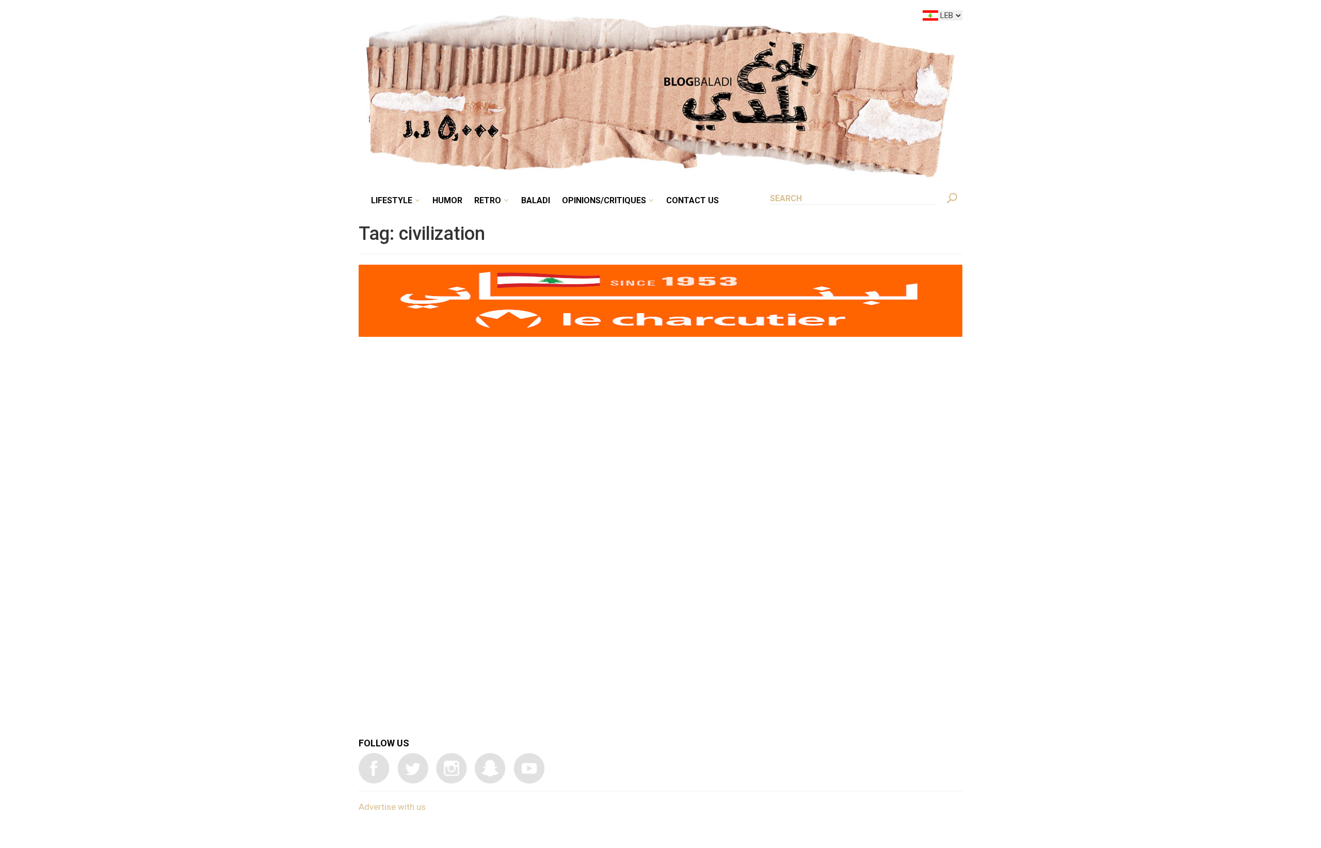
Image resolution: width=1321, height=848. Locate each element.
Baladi (600, 17)
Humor (526, 17)
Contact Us (735, 17)
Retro (559, 17)
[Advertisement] (660, 488)
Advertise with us (392, 807)
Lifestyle (478, 17)
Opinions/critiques (658, 17)
